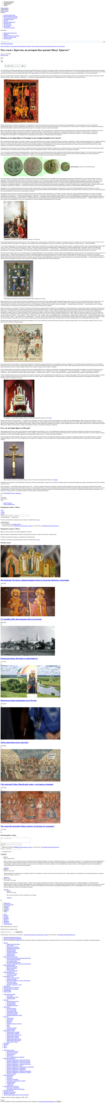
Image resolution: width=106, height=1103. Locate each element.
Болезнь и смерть (11, 1008)
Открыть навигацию (9, 2)
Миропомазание (11, 1082)
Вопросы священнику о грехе (15, 1065)
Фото (5, 1046)
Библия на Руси (11, 954)
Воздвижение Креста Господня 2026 (55, 46)
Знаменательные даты (12, 1001)
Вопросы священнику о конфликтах (16, 1068)
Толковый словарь (12, 1028)
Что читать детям (11, 982)
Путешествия (7, 990)
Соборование (10, 1083)
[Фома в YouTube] (6, 908)
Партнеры (6, 922)
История (6, 1000)
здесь (38, 519)
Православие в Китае (12, 1041)
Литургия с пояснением (13, 1087)
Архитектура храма (12, 973)
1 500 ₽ (2, 512)
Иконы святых (11, 969)
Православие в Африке (13, 1033)
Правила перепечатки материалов (13, 938)
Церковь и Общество (9, 1093)
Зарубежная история (12, 1005)
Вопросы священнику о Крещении (16, 1069)
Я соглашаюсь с (11, 524)
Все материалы (8, 25)
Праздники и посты (9, 1050)
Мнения (6, 1044)
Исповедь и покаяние (12, 1079)
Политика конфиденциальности (12, 937)
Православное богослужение (11, 35)
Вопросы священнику (9, 22)
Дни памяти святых (12, 961)
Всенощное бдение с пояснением (15, 1089)
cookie (17, 940)
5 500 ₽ (2, 514)
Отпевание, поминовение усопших (16, 1080)
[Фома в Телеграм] (7, 906)
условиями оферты (16, 524)
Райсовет (6, 34)
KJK (50, 418)
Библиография (11, 955)
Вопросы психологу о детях (14, 984)
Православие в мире (9, 1030)
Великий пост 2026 (12, 1052)
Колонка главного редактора (11, 987)
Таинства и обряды (9, 1075)
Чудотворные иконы (12, 970)
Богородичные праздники (14, 962)
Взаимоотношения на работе (14, 1015)
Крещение (9, 1076)
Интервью (6, 1043)
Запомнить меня (6, 851)
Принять (59, 1101)
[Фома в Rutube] (6, 910)
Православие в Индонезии (14, 1040)
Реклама (6, 917)
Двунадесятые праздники (38, 46)
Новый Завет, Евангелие (13, 944)
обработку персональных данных (23, 525)
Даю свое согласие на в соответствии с (30, 525)
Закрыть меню (4, 9)
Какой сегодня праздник (10, 33)
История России (11, 1004)
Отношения (7, 986)
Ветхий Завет (10, 945)
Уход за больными (11, 1009)
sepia (7, 55)
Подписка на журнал (9, 27)
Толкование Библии (12, 952)
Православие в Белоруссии (14, 1034)
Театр (8, 1026)
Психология (7, 1007)
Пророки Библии (11, 949)
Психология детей (11, 979)
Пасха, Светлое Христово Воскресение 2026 (18, 958)
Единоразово (6, 517)
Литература (10, 1019)
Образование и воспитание (11, 989)
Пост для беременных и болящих (15, 1057)
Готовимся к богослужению (11, 1086)
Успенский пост (11, 1054)
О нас (5, 914)
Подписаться (19, 932)
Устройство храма (11, 975)
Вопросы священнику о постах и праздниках (19, 963)
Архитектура (10, 1018)
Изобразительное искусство (14, 1023)
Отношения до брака (12, 1012)
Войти (11, 43)
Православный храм (9, 972)
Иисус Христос (8, 503)
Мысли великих (11, 1029)
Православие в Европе (13, 1037)
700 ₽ (2, 510)
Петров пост (10, 1055)
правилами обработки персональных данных (36, 934)
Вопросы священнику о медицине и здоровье (19, 1072)
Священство (10, 1085)
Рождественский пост (12, 1051)
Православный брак (12, 1014)
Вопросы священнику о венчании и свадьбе (18, 1061)
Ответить (6, 868)
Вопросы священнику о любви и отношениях (19, 1071)
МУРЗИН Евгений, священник (13, 493)
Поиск (5, 5)
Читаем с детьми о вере (10, 37)
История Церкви (11, 1002)
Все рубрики (7, 26)
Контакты (6, 918)
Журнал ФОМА (5, 46)
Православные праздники (24, 46)
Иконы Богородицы (12, 966)
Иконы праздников (12, 968)
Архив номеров (8, 924)
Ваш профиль (7, 3)
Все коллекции (8, 38)
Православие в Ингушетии (14, 1039)
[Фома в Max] (5, 911)
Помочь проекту (5, 522)
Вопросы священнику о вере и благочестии (18, 1059)
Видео (5, 1047)
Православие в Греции (13, 1036)
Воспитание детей (8, 976)
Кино (8, 1025)
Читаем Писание (11, 951)
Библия (6, 942)
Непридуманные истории (10, 16)
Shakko (56, 479)
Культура (6, 1016)
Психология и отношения (10, 18)
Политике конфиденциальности (47, 1101)
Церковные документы (10, 1092)
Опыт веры (10, 995)
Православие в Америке (13, 1032)
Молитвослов (7, 23)
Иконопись (10, 1021)
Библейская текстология (13, 948)
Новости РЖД (7, 991)
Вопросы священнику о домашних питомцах (19, 1064)
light (2, 55)
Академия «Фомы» (9, 19)
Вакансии (6, 921)
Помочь (6, 8)
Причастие (10, 1078)
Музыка (9, 1022)
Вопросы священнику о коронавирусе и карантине (20, 1066)
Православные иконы (9, 965)
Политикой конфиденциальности (50, 525)
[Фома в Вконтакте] (7, 903)
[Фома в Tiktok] (6, 907)
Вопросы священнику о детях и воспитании (18, 980)
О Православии (11, 998)
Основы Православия (9, 15)
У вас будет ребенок (12, 983)
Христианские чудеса (12, 997)
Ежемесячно (15, 517)
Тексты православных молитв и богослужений (16, 1094)
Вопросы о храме (11, 1073)
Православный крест (9, 504)
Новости (6, 20)
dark (4, 55)
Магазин (6, 915)
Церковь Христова (9, 1090)
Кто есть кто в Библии (13, 947)
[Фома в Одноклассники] (8, 904)
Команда (6, 919)
